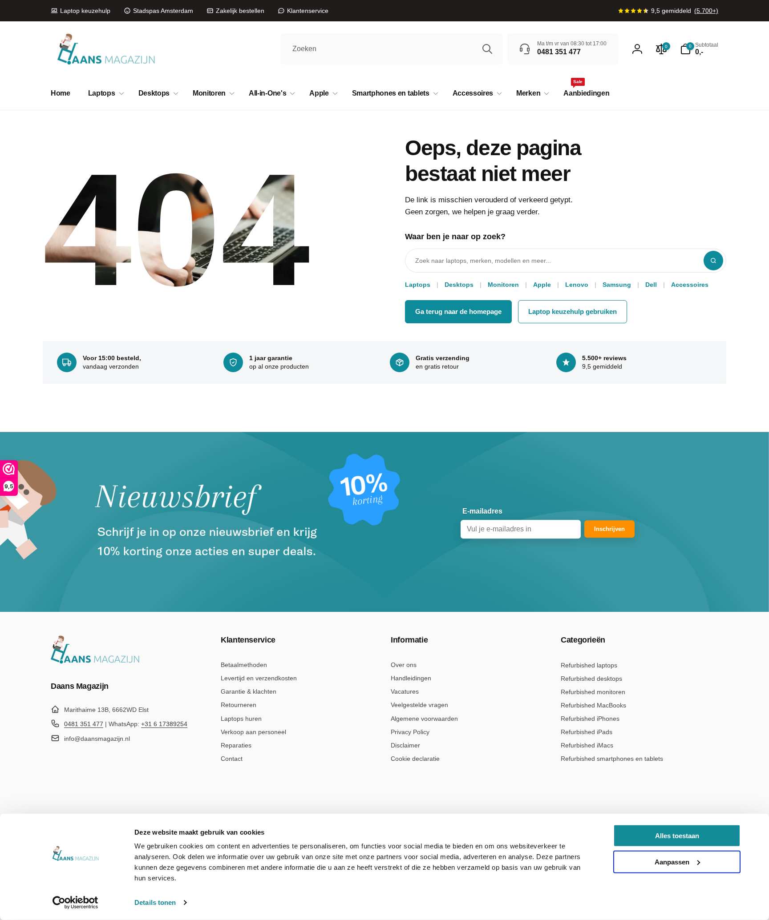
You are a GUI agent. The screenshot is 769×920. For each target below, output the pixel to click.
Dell (651, 284)
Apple (542, 284)
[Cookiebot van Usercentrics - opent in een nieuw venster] (75, 902)
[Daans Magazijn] (95, 662)
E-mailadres (482, 511)
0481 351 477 (83, 723)
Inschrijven (609, 529)
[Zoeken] (487, 49)
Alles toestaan (677, 836)
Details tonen (155, 902)
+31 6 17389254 (164, 723)
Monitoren (503, 284)
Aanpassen (672, 861)
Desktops (459, 284)
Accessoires (689, 284)
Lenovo (576, 284)
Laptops (417, 284)
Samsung (617, 284)
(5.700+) (706, 10)
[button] (104, 93)
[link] (80, 11)
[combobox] (391, 48)
